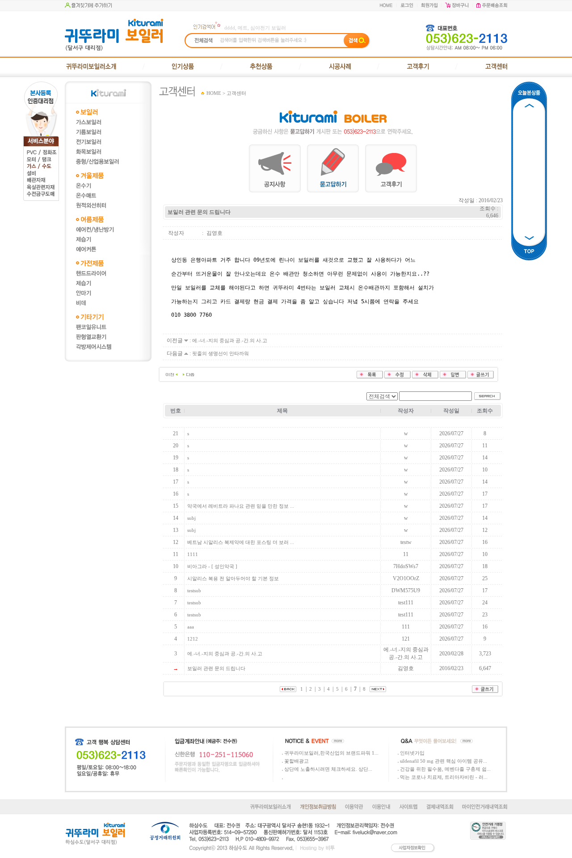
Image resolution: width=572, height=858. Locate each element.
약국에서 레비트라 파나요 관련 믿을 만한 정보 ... (240, 506)
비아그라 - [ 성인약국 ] (212, 566)
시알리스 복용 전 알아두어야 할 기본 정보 (233, 578)
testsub (194, 590)
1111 (192, 554)
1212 (192, 638)
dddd (229, 27)
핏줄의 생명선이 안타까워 (220, 353)
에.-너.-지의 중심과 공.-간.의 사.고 (229, 340)
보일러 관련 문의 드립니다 (216, 668)
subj (191, 518)
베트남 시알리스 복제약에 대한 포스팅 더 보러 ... (240, 542)
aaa (190, 626)
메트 (243, 27)
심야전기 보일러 (268, 27)
